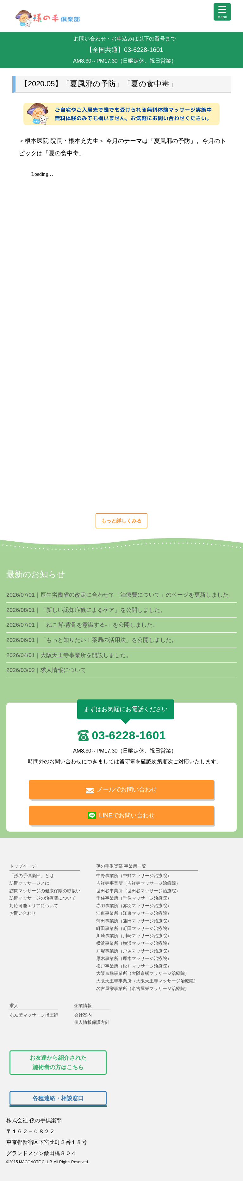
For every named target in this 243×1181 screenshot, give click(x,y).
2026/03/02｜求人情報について (46, 670)
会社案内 (83, 1015)
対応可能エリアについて (33, 905)
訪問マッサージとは (29, 883)
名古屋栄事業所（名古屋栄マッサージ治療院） (142, 988)
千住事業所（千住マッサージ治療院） (133, 898)
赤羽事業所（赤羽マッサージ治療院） (133, 905)
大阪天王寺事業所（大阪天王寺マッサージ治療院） (147, 980)
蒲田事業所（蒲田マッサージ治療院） (133, 920)
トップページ (22, 866)
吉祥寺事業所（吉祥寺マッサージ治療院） (138, 883)
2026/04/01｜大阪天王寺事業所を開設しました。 (69, 655)
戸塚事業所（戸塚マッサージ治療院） (133, 950)
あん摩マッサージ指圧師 (33, 1015)
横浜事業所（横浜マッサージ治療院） (133, 943)
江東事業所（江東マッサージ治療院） (133, 913)
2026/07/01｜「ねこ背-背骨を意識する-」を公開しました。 (82, 625)
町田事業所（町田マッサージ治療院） (133, 928)
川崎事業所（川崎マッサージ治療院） (133, 935)
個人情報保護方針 (91, 1022)
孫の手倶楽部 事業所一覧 (121, 866)
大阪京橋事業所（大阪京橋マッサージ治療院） (142, 973)
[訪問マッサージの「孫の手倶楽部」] (47, 24)
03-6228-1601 (129, 735)
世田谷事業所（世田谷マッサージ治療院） (138, 890)
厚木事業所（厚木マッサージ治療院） (133, 958)
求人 (13, 1005)
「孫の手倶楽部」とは (31, 875)
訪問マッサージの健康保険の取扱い (44, 890)
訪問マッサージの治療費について (42, 898)
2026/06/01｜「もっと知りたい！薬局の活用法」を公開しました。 (91, 640)
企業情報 (83, 1005)
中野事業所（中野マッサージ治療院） (133, 875)
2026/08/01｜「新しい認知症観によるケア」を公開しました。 (86, 610)
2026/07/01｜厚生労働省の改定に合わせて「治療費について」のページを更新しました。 (120, 595)
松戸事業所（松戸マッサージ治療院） (133, 966)
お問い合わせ (22, 913)
